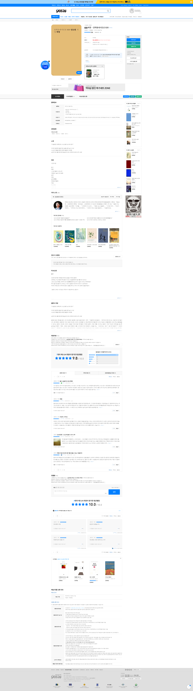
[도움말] (89, 42)
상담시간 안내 (138, 679)
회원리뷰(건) (98, 32)
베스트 (61, 16)
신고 (73, 383)
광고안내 (87, 669)
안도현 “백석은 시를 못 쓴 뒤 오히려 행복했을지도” (99, 218)
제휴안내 (92, 669)
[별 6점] (60, 487)
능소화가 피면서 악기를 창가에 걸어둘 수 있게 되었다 (114, 246)
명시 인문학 (92, 577)
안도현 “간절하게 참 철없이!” (62, 218)
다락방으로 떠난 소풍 (63, 577)
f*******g (64, 454)
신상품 (65, 16)
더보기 (138, 103)
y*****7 (62, 436)
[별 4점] (58, 487)
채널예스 (83, 16)
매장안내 (77, 16)
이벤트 (69, 16)
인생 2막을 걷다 (135, 152)
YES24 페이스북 (127, 670)
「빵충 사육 (94, 73)
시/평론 (70, 19)
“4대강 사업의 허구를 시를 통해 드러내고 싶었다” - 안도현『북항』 (70, 219)
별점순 (118, 376)
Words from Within (135, 105)
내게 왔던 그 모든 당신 (92, 244)
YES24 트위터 (129, 670)
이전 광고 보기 (140, 13)
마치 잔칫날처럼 (101, 244)
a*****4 (115, 548)
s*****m (62, 418)
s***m (79, 532)
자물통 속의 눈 (77, 577)
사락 (87, 16)
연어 (77, 244)
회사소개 (53, 669)
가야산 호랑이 (108, 577)
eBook (57, 19)
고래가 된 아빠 (68, 244)
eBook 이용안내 (135, 51)
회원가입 (125, 5)
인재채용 (57, 669)
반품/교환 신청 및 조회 (75, 607)
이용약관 (62, 669)
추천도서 (135, 16)
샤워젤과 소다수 (135, 113)
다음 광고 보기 (141, 13)
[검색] (108, 11)
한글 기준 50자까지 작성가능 (60, 491)
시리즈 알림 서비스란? (134, 64)
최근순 (110, 376)
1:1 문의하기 (124, 679)
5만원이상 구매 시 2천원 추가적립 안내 (107, 44)
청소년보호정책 (75, 669)
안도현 (85, 30)
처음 (54, 377)
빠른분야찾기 (55, 16)
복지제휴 (96, 669)
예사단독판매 (118, 16)
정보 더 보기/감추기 (93, 32)
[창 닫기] (102, 66)
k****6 (62, 400)
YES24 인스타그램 (131, 670)
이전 (56, 377)
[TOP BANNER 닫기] (191, 2)
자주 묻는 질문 (131, 679)
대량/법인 (140, 16)
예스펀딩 (90, 16)
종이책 (87, 61)
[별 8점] (62, 487)
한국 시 (76, 19)
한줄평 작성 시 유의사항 (119, 487)
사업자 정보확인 (92, 678)
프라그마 (133, 186)
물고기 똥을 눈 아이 (58, 244)
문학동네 (91, 30)
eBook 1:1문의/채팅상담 (135, 676)
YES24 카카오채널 (126, 670)
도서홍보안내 (82, 669)
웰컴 (53, 19)
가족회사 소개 (137, 670)
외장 (133, 169)
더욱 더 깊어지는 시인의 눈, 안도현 (96, 219)
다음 (62, 377)
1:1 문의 (82, 607)
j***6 (63, 383)
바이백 (73, 16)
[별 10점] (63, 487)
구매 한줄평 (105, 516)
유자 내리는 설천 (135, 139)
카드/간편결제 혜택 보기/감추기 (107, 50)
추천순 (114, 376)
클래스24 (95, 16)
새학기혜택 (112, 16)
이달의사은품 (124, 16)
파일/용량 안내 (75, 120)
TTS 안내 (70, 112)
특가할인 (130, 16)
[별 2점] (56, 487)
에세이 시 (63, 19)
